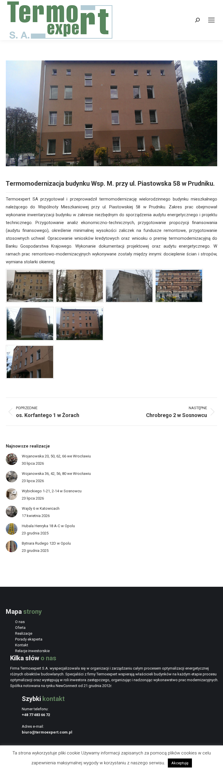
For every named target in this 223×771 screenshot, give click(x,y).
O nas (20, 622)
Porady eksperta (28, 639)
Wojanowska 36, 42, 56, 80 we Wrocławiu (56, 473)
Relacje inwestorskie (32, 651)
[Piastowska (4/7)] (179, 301)
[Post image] (11, 459)
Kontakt (21, 645)
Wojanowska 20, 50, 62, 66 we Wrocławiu (56, 456)
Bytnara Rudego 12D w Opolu (46, 543)
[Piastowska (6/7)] (79, 339)
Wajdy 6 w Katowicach (41, 508)
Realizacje (23, 633)
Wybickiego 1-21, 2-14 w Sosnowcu (52, 491)
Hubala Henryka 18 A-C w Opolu (48, 526)
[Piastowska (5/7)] (30, 339)
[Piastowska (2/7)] (79, 301)
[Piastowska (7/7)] (30, 377)
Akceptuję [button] (179, 763)
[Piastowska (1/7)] (30, 301)
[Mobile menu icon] (211, 20)
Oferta (20, 627)
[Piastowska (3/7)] (129, 301)
